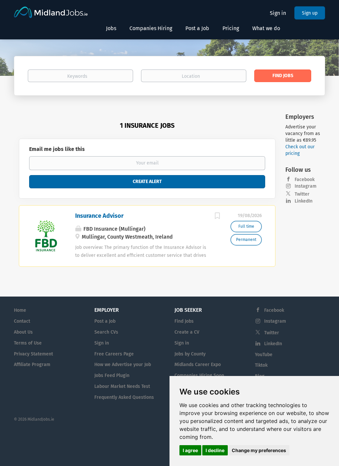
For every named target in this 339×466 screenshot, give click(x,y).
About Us (23, 332)
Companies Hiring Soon (199, 375)
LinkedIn (304, 201)
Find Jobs (282, 75)
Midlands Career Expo (197, 364)
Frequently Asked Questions (124, 397)
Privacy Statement (33, 354)
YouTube (263, 354)
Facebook (305, 179)
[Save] (217, 216)
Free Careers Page (114, 354)
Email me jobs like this (57, 149)
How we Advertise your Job (122, 364)
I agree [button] (190, 450)
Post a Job (105, 321)
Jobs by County (190, 354)
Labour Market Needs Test (122, 386)
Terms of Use (28, 343)
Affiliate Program (32, 364)
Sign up (309, 13)
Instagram (305, 186)
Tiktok (261, 365)
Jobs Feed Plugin (111, 375)
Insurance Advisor (99, 215)
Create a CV (186, 332)
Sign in (278, 13)
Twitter (302, 194)
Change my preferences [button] (259, 450)
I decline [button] (215, 450)
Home (20, 310)
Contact (22, 321)
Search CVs (106, 332)
